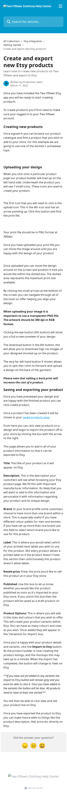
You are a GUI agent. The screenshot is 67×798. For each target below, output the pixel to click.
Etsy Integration (33, 41)
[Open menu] (60, 6)
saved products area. (36, 417)
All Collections (11, 41)
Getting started (12, 45)
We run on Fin (35, 787)
